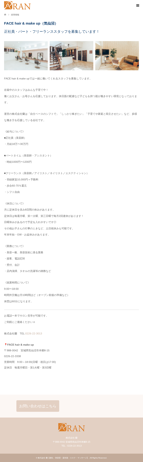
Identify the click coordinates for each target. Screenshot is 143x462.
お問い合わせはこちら (37, 406)
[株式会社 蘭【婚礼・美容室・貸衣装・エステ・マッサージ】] (17, 5)
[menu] (137, 5)
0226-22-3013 (33, 333)
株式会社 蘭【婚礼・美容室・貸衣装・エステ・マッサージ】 (63, 458)
